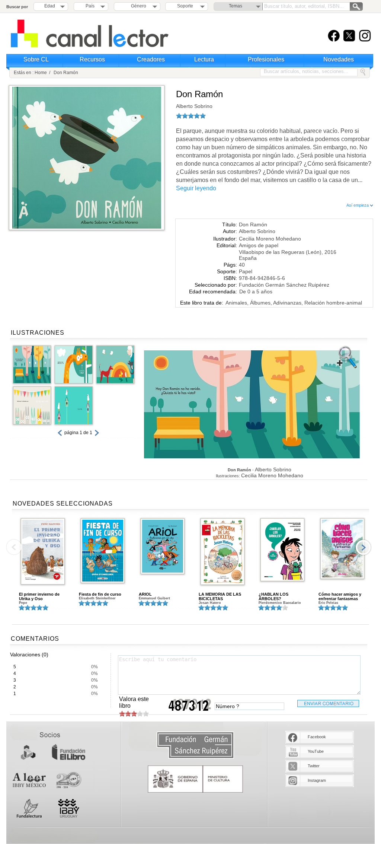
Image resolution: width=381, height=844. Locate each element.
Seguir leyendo (196, 188)
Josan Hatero (210, 603)
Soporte (185, 6)
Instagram (317, 780)
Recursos (92, 59)
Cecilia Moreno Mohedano (270, 239)
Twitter (314, 766)
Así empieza (358, 205)
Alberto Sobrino (194, 106)
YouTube (316, 751)
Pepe (23, 603)
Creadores (151, 59)
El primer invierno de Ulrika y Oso (39, 596)
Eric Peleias (328, 603)
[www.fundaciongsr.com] (195, 745)
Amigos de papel (258, 245)
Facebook (317, 737)
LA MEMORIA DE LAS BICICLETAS (220, 596)
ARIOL (145, 594)
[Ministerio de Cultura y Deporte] (195, 779)
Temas (235, 6)
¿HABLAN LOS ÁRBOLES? (273, 596)
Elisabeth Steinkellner (97, 598)
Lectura (204, 59)
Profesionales (266, 59)
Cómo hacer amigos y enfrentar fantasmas (339, 596)
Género (137, 6)
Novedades (338, 59)
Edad (49, 6)
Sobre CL (36, 59)
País (90, 6)
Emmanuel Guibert (154, 598)
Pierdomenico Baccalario (280, 603)
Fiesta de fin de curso (100, 594)
